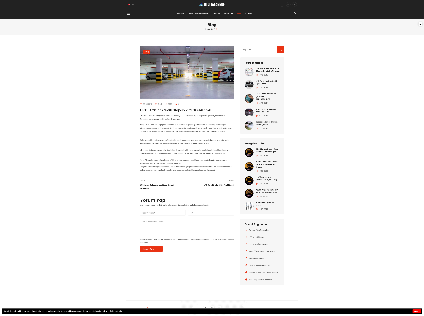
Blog (239, 13)
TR (131, 4)
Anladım (417, 311)
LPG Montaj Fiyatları (256, 237)
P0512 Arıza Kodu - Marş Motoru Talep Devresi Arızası (267, 164)
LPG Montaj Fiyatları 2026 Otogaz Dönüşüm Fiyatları (267, 69)
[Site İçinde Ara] (295, 14)
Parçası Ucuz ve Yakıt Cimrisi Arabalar (263, 273)
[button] (138, 13)
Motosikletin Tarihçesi (257, 258)
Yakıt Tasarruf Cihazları (199, 13)
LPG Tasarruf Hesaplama (258, 244)
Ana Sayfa (180, 13)
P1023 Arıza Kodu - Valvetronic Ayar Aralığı (266, 178)
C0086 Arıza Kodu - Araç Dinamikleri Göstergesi (267, 150)
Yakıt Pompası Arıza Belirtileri (260, 280)
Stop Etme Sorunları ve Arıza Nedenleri (266, 110)
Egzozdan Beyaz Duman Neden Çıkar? (266, 123)
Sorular (248, 13)
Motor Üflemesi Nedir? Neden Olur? (262, 251)
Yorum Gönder (149, 249)
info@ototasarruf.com (274, 308)
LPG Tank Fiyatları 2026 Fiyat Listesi (266, 82)
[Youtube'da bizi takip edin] (294, 4)
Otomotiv (228, 13)
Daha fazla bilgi (116, 311)
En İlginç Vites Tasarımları (259, 230)
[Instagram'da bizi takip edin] (288, 4)
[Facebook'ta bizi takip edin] (282, 4)
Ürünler (216, 13)
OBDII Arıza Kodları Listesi (259, 265)
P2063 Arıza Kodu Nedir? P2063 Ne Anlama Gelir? (267, 191)
